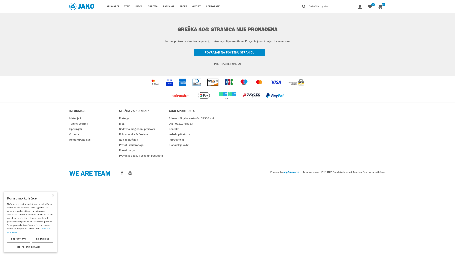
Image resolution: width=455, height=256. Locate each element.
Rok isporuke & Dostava (133, 134)
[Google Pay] (204, 101)
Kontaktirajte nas (79, 140)
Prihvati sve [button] (18, 239)
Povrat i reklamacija (131, 145)
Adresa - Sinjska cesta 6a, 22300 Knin (192, 118)
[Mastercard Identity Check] (156, 87)
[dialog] (30, 222)
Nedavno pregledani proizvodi (137, 129)
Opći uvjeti (75, 129)
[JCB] (229, 87)
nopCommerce (291, 172)
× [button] (53, 195)
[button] (30, 247)
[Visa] (276, 87)
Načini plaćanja (128, 140)
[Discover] (213, 87)
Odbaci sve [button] (42, 239)
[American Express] (183, 87)
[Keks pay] (228, 101)
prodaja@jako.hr (179, 145)
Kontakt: (174, 129)
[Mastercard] (260, 87)
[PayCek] (251, 101)
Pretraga (124, 118)
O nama (74, 134)
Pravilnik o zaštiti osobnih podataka (141, 156)
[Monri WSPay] (296, 87)
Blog (121, 124)
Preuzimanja (127, 150)
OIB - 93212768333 (181, 124)
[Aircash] (180, 101)
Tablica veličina (78, 124)
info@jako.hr (176, 140)
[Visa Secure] (169, 87)
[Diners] (197, 87)
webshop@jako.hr (179, 134)
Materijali (75, 118)
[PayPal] (274, 101)
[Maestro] (244, 87)
